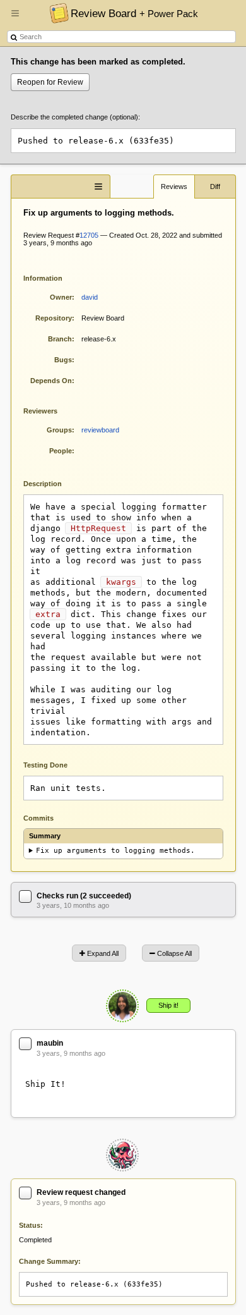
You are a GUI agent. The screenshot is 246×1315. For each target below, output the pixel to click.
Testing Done (45, 765)
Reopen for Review (50, 82)
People (60, 451)
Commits (38, 818)
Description (52, 482)
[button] (15, 18)
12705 (88, 235)
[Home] (56, 12)
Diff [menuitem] (215, 186)
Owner (61, 297)
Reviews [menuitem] (174, 186)
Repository (53, 318)
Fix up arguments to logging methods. (115, 851)
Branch (60, 339)
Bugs (63, 360)
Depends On (51, 380)
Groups (59, 430)
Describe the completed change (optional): (75, 117)
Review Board (134, 13)
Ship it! (168, 1005)
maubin (50, 1043)
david (89, 297)
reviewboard (100, 430)
